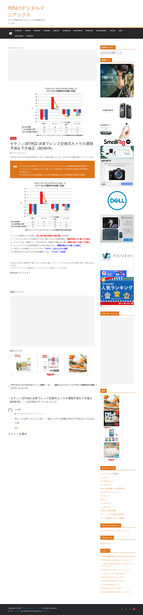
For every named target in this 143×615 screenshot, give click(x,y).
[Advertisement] (52, 65)
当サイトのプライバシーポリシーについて (115, 531)
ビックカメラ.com (106, 474)
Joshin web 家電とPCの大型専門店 (112, 488)
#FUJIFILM (66, 31)
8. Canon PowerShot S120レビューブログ (115, 592)
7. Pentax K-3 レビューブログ (110, 588)
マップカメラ (105, 477)
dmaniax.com (105, 543)
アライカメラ (105, 496)
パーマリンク (40, 414)
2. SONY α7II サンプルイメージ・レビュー (115, 570)
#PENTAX (89, 31)
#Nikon (37, 31)
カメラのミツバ (105, 485)
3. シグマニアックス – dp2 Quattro (112, 573)
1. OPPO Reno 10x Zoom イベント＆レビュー (116, 560)
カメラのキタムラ (106, 481)
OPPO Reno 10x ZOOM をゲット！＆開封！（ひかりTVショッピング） (30, 386)
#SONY (27, 31)
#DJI (120, 31)
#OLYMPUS (78, 31)
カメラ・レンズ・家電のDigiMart (112, 514)
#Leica (112, 31)
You (25, 153)
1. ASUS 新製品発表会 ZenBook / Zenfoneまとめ (117, 556)
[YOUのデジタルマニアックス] (10, 33)
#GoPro (30, 36)
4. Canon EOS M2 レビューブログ (112, 577)
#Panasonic (101, 31)
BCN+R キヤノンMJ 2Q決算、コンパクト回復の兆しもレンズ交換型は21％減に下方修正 (54, 174)
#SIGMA (47, 31)
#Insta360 (19, 36)
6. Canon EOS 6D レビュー (110, 584)
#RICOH (56, 31)
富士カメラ (104, 499)
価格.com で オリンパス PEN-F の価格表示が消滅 (74, 385)
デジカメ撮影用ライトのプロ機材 (112, 518)
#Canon (18, 31)
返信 (16, 428)
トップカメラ (105, 507)
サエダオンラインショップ (109, 492)
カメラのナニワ (105, 503)
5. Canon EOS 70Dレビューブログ (112, 581)
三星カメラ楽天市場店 (108, 511)
